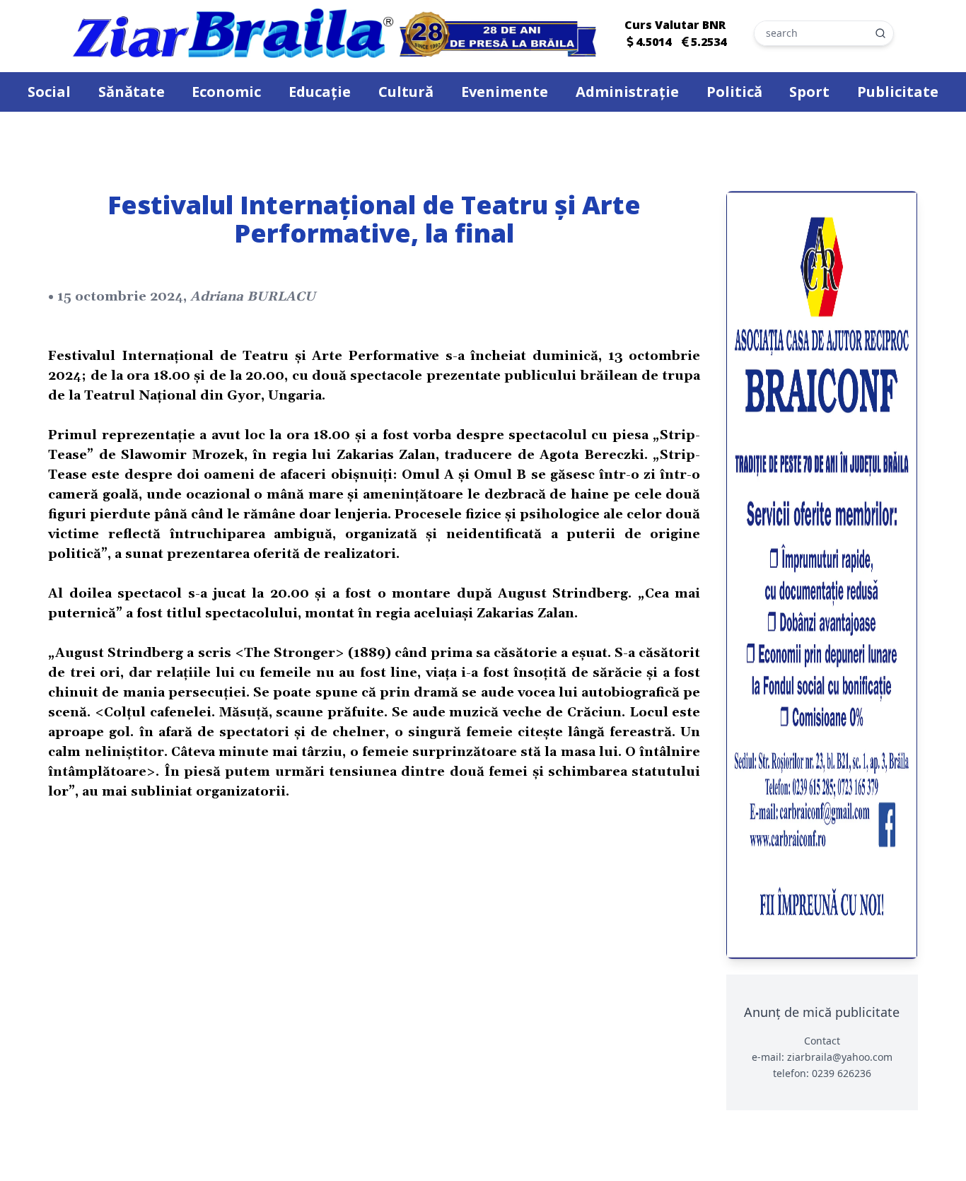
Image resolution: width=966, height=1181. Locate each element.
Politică (734, 91)
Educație (320, 91)
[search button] (880, 33)
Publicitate (897, 91)
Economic (226, 91)
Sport (809, 91)
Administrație (627, 91)
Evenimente (504, 91)
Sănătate (131, 91)
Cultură (405, 91)
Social (49, 91)
